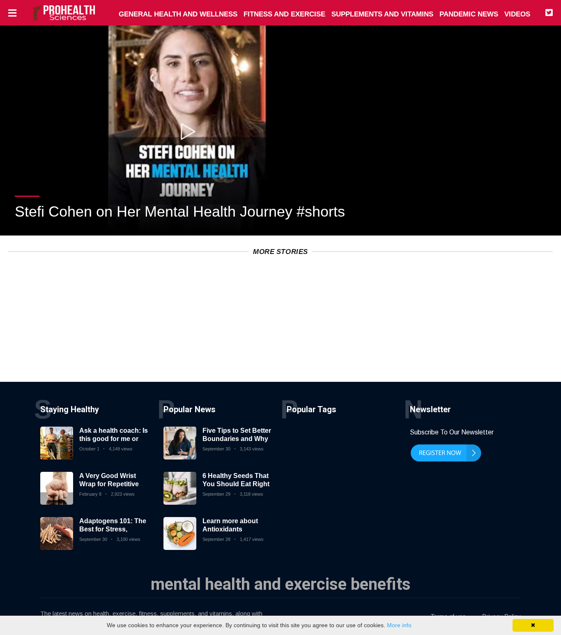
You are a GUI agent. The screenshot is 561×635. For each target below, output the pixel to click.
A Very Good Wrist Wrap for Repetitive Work (109, 483)
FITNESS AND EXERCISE (284, 14)
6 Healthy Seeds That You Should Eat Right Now (235, 483)
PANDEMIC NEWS (468, 14)
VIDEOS (517, 14)
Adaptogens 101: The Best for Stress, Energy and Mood (112, 528)
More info (399, 625)
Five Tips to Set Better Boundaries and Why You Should (236, 438)
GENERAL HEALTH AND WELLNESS (178, 14)
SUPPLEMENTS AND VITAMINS (382, 14)
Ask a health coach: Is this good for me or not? (113, 438)
